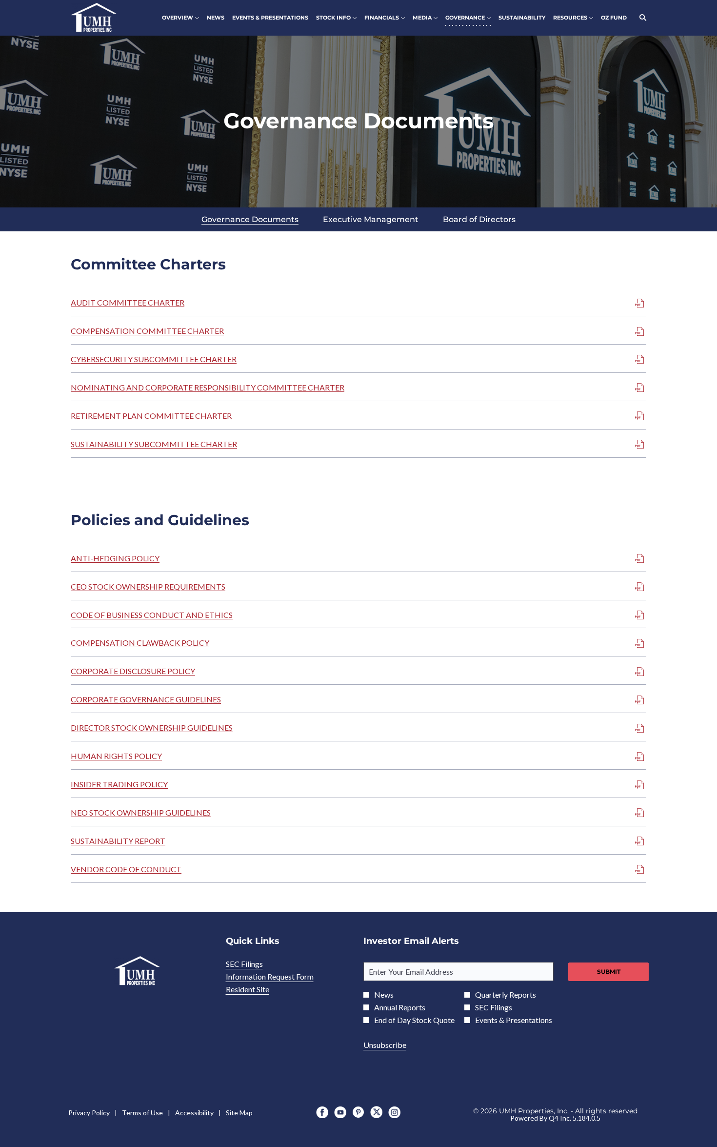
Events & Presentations (513, 1020)
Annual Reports (399, 1007)
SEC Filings (257, 964)
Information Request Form (282, 977)
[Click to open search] (640, 17)
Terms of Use (142, 1113)
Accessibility (194, 1113)
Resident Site (260, 989)
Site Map (239, 1113)
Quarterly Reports (505, 995)
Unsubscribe (384, 1044)
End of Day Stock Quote (414, 1020)
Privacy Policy (89, 1113)
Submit (608, 971)
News (384, 995)
